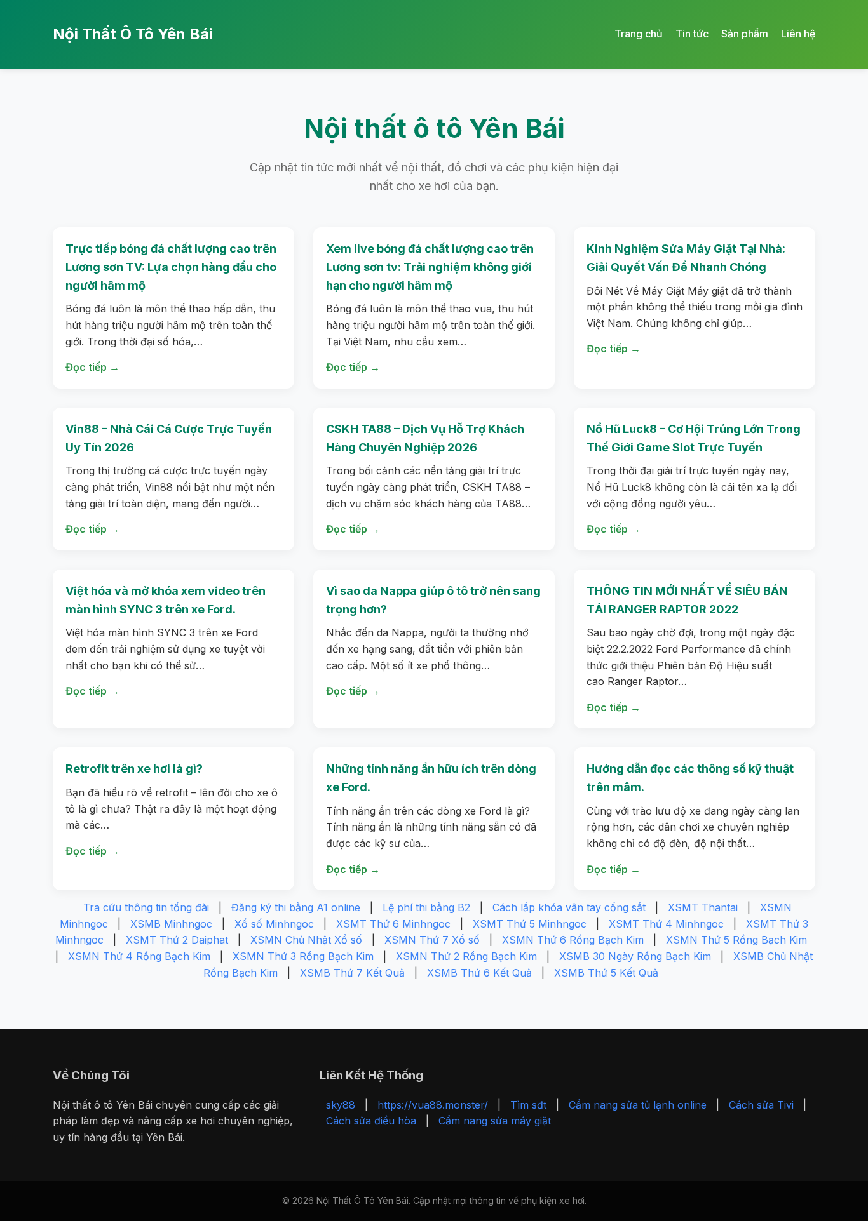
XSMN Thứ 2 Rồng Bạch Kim (466, 956)
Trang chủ (638, 33)
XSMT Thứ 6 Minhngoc (393, 923)
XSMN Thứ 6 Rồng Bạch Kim (573, 939)
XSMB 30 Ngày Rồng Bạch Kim (635, 956)
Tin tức (692, 33)
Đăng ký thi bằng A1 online (295, 907)
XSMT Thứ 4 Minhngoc (666, 923)
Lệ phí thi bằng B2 (426, 907)
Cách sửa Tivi (761, 1104)
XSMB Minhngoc (171, 923)
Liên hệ (798, 33)
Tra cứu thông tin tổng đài (146, 907)
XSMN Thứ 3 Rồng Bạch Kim (303, 956)
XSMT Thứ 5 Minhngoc (530, 923)
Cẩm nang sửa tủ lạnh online (638, 1104)
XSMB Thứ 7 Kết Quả (352, 972)
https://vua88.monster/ (432, 1104)
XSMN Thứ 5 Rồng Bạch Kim (736, 939)
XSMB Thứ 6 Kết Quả (479, 972)
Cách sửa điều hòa (371, 1120)
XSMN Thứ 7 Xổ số (432, 939)
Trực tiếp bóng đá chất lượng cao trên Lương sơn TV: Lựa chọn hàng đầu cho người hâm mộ (170, 267)
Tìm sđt (528, 1104)
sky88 (340, 1104)
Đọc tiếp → (92, 367)
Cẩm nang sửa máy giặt (494, 1120)
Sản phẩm (744, 33)
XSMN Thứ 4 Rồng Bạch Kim (139, 956)
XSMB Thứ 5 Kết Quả (606, 972)
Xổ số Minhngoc (274, 923)
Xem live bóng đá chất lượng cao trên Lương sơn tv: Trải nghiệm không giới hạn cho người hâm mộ (430, 267)
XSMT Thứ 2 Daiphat (177, 939)
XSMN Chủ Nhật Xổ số (306, 939)
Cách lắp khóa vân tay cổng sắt (569, 907)
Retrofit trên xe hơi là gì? (134, 768)
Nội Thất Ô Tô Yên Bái (133, 34)
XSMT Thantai (703, 907)
